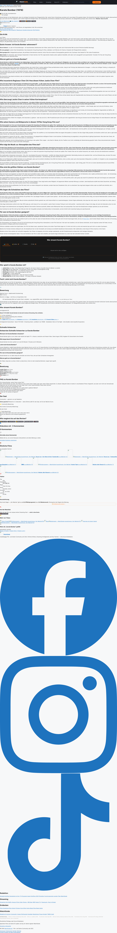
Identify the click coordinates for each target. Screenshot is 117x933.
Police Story (86, 218)
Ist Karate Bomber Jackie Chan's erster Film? (12, 382)
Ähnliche (37, 30)
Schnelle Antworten (27, 30)
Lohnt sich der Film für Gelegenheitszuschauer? (13, 389)
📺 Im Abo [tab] (6, 244)
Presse (41, 914)
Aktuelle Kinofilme (4, 896)
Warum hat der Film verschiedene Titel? (11, 386)
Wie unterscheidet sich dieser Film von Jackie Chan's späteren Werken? (19, 387)
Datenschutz (9, 931)
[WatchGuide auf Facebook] (58, 655)
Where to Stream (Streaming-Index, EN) (17, 916)
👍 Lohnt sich (3, 421)
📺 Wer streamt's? (14, 21)
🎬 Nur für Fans (11, 421)
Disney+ (25, 902)
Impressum (3, 931)
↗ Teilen (33, 21)
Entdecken (65, 2)
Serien (41, 2)
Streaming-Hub (4, 902)
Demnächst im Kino (15, 896)
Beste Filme (33, 908)
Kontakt (45, 914)
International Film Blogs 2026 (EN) (95, 916)
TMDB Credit (50, 914)
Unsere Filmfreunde (22, 914)
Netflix (10, 902)
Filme (34, 2)
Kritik (1, 30)
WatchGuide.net (8, 928)
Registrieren (36, 914)
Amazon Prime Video (17, 902)
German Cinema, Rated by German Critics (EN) (63, 916)
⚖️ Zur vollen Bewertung (6, 28)
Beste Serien (39, 908)
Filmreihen (41, 896)
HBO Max (29, 902)
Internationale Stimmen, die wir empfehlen (9, 918)
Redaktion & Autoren (5, 914)
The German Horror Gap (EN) (80, 916)
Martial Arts (10, 5)
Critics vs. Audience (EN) (32, 916)
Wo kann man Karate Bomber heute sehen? (12, 390)
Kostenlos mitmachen (5, 926)
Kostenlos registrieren (11, 440)
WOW (34, 902)
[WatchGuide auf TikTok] (58, 890)
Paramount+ (45, 902)
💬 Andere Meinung (28, 421)
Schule (16, 63)
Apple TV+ (38, 902)
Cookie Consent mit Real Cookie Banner (10, 932)
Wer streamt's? (12, 30)
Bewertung (6, 30)
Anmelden (2, 440)
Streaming (48, 2)
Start (1, 5)
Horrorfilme (23, 908)
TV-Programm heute (25, 896)
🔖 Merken (22, 21)
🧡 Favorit (28, 21)
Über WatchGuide (62, 896)
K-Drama (18, 908)
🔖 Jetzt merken (4, 513)
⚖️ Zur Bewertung (4, 21)
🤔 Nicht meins (19, 421)
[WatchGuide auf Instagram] (58, 772)
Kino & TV (56, 2)
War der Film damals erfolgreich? (9, 392)
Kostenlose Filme (7, 908)
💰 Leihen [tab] (15, 244)
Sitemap (19, 931)
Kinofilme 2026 (34, 896)
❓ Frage (36, 421)
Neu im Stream (52, 902)
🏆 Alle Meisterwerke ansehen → (58, 504)
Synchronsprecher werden (51, 896)
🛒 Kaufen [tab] (25, 244)
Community (14, 914)
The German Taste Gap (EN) (45, 916)
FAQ (34, 30)
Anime (28, 908)
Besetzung (19, 30)
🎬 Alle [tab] (33, 244)
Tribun (5, 26)
